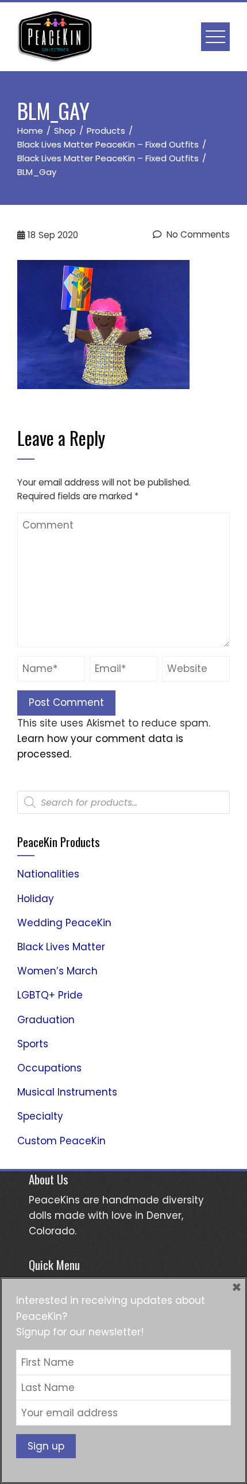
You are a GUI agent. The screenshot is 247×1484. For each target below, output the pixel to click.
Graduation (46, 1020)
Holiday (35, 899)
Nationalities (48, 874)
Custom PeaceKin (61, 1141)
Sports (32, 1044)
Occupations (49, 1068)
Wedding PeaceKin (64, 923)
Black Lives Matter (61, 947)
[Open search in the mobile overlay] (123, 802)
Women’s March (57, 971)
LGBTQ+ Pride (50, 995)
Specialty (40, 1116)
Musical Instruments (67, 1092)
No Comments (197, 234)
